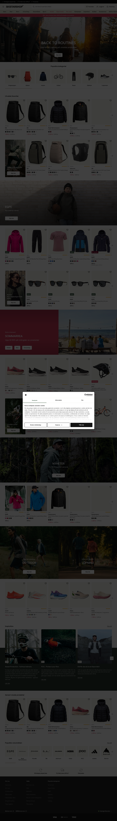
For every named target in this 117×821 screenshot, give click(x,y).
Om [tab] (82, 400)
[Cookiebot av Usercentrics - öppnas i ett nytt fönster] (86, 395)
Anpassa (57, 425)
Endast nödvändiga (35, 425)
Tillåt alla (81, 425)
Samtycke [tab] (34, 400)
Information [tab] (58, 400)
